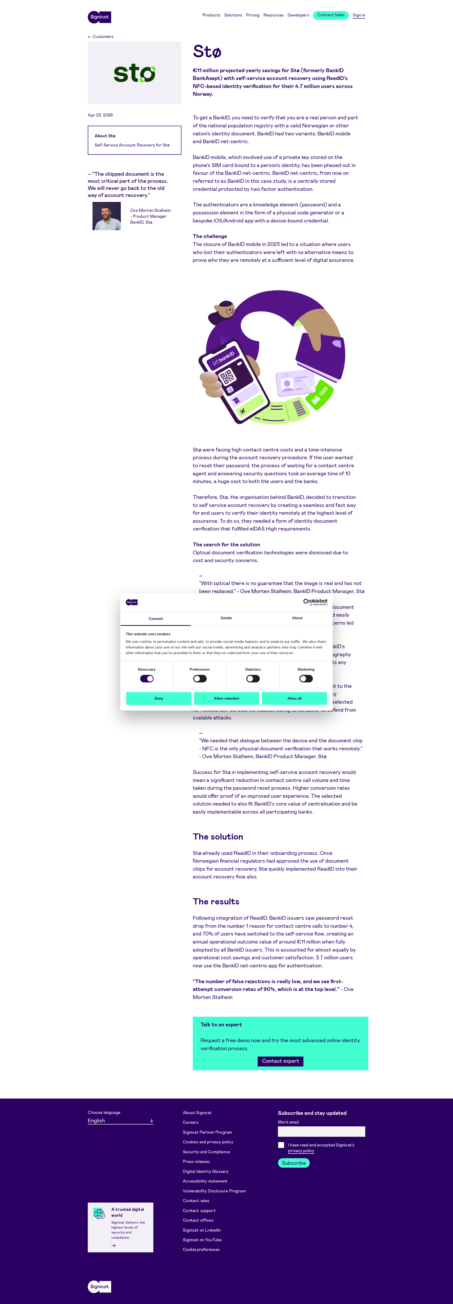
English (96, 1120)
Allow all (294, 698)
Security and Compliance (206, 1151)
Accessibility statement (205, 1181)
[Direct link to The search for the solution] (187, 544)
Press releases (196, 1161)
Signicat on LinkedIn (202, 1229)
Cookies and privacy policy (208, 1141)
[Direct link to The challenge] (187, 236)
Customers (100, 36)
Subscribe (294, 1163)
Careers (190, 1122)
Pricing (253, 15)
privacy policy (301, 1150)
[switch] (200, 678)
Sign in (359, 15)
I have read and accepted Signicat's (321, 1147)
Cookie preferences (201, 1249)
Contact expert (280, 1060)
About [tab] (297, 618)
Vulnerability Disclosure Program (214, 1190)
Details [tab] (226, 618)
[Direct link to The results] (184, 901)
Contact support (199, 1210)
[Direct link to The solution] (184, 836)
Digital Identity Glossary (205, 1171)
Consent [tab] (156, 619)
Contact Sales (330, 14)
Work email (289, 1122)
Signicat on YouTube (202, 1239)
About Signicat (197, 1112)
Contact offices (198, 1220)
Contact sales (196, 1200)
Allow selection (226, 698)
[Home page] (99, 15)
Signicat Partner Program (207, 1131)
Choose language (104, 1112)
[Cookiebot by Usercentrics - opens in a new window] (306, 602)
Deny (159, 698)
